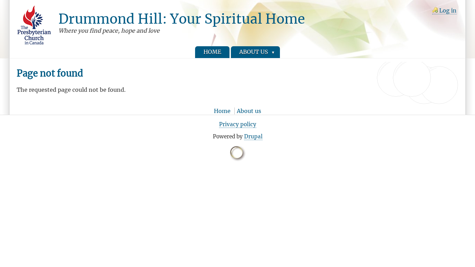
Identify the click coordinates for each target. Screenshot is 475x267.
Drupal (253, 136)
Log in (448, 10)
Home (222, 110)
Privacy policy (237, 124)
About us (249, 110)
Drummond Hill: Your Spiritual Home (181, 18)
